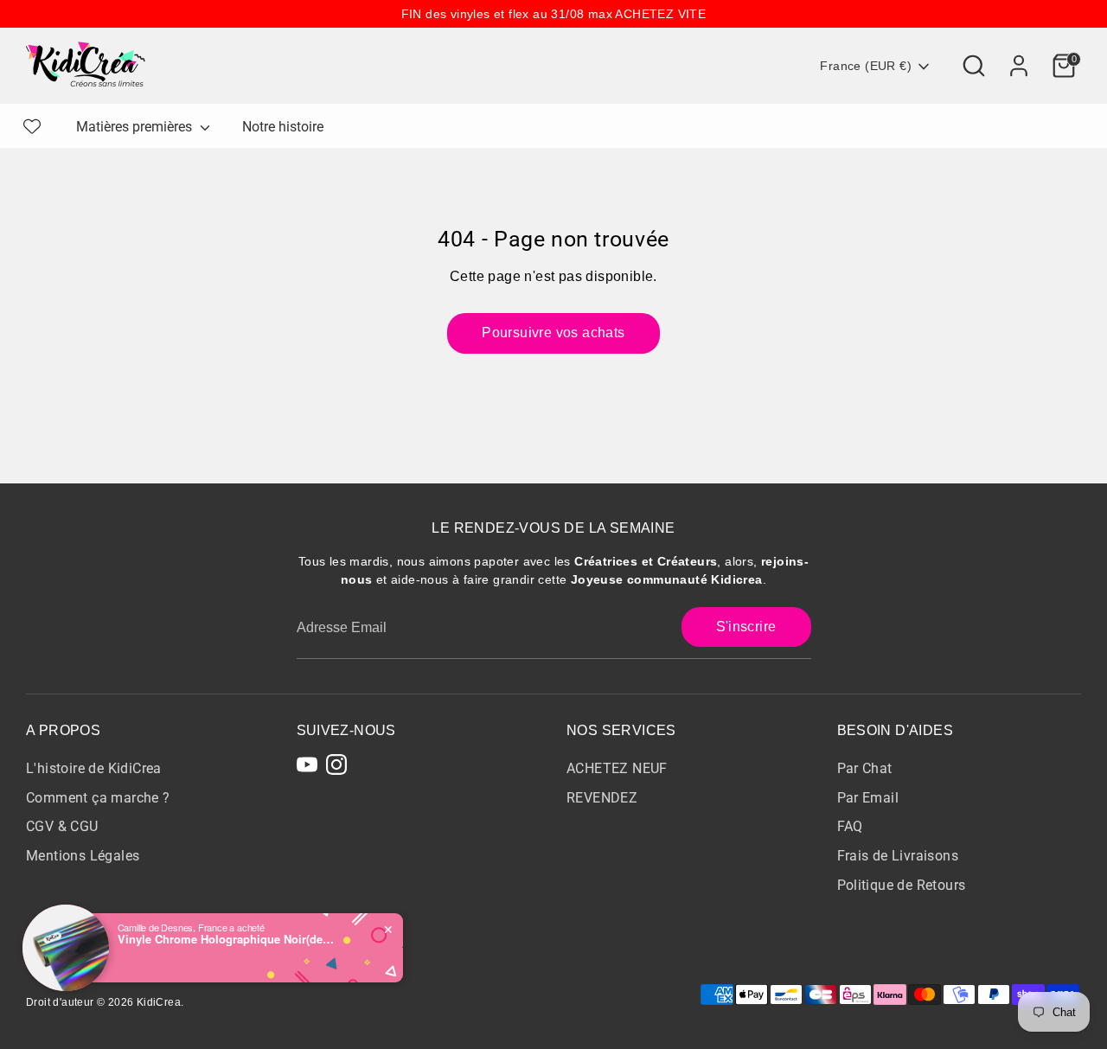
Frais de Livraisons (898, 856)
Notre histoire (282, 126)
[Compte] (1018, 65)
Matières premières (135, 126)
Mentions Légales (82, 856)
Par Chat (865, 768)
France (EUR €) (866, 66)
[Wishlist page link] (32, 126)
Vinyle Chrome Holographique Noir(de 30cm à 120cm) (226, 939)
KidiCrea (159, 1002)
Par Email (868, 798)
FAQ (850, 826)
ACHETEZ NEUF (617, 768)
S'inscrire (746, 626)
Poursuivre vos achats (553, 332)
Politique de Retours (901, 885)
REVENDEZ (601, 798)
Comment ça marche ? (98, 798)
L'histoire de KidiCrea (94, 768)
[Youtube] (307, 764)
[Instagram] (336, 764)
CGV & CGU (62, 826)
